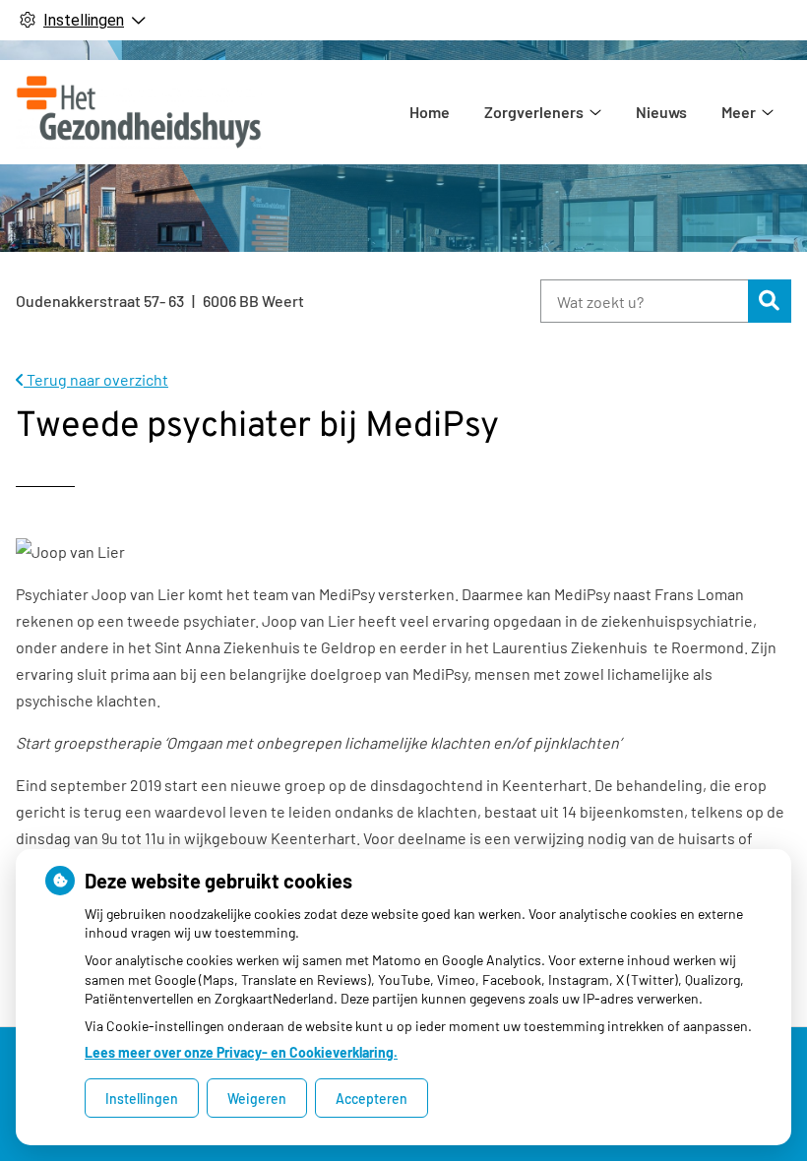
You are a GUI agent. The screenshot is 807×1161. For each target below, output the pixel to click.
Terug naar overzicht (96, 379)
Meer (738, 111)
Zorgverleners (534, 111)
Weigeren (256, 1098)
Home (429, 111)
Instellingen (141, 1098)
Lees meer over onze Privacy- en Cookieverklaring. (241, 1052)
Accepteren (371, 1098)
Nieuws (661, 111)
